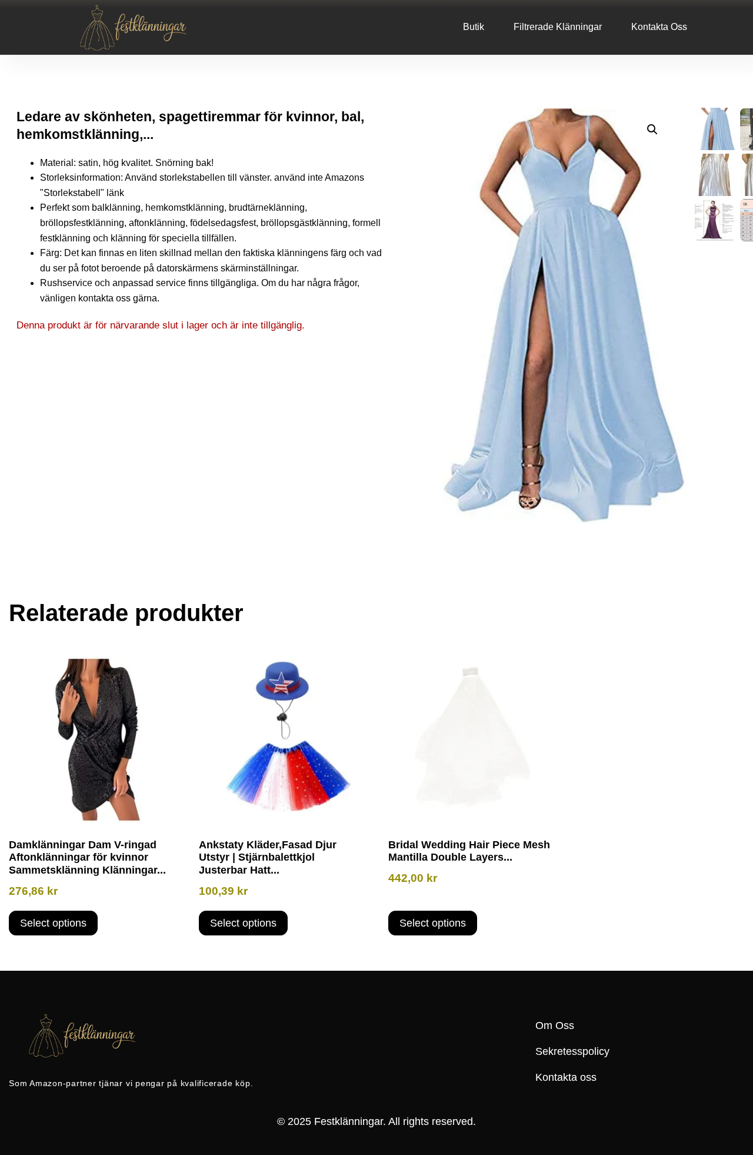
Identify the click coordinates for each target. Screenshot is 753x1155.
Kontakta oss (659, 27)
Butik (473, 27)
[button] (652, 129)
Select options (53, 923)
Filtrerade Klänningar (558, 27)
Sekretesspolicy (572, 1051)
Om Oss (554, 1025)
